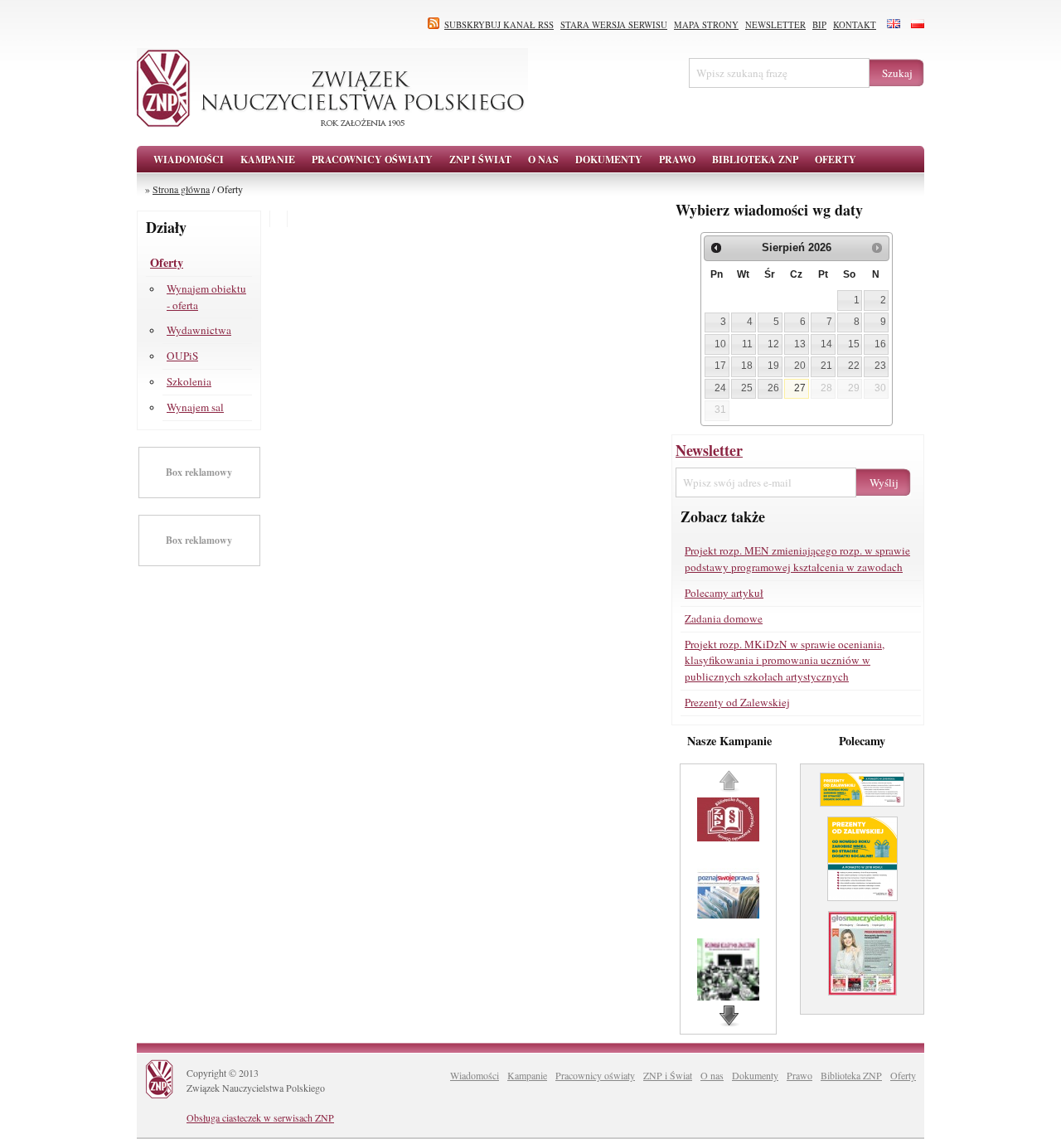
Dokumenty (755, 1075)
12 (773, 344)
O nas (712, 1075)
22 (854, 365)
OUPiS (182, 355)
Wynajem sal (195, 407)
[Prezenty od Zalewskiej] (862, 907)
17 (720, 365)
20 (800, 365)
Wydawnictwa (199, 329)
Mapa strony (706, 25)
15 (854, 344)
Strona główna (181, 189)
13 (800, 344)
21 (826, 365)
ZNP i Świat (667, 1075)
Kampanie (527, 1075)
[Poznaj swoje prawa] (730, 914)
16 (880, 344)
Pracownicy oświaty (595, 1075)
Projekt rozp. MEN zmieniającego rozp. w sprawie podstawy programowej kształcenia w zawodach (797, 558)
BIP (819, 25)
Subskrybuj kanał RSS (499, 25)
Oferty (166, 262)
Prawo (799, 1075)
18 (747, 365)
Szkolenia (189, 381)
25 (747, 388)
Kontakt (854, 25)
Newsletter (775, 25)
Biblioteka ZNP (851, 1075)
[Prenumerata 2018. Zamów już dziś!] (862, 1001)
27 (800, 388)
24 (720, 388)
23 (880, 365)
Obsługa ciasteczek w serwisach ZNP (260, 1117)
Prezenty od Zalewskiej (737, 702)
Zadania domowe (724, 618)
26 (773, 388)
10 (720, 344)
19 (773, 365)
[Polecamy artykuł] (862, 812)
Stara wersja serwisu (613, 25)
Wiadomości (188, 160)
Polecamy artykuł (724, 592)
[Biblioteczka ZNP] (730, 837)
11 (747, 344)
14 (826, 344)
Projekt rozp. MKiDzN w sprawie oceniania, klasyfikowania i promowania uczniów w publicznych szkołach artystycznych (784, 661)
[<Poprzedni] (716, 248)
